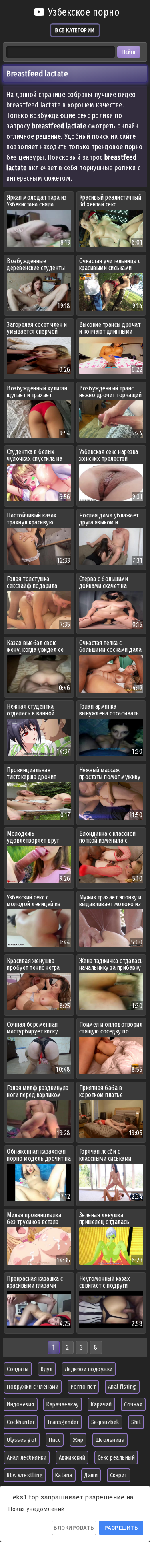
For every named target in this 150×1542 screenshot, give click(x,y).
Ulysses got (22, 1439)
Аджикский (72, 1457)
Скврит (118, 1475)
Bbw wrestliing (25, 1475)
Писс (54, 1439)
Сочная (133, 1404)
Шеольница (110, 1439)
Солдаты (18, 1369)
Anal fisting (122, 1386)
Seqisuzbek (105, 1422)
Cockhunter (21, 1422)
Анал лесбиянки (26, 1457)
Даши (91, 1475)
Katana (63, 1475)
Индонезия (20, 1404)
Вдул (46, 1369)
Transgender (63, 1422)
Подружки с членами (32, 1386)
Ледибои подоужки (89, 1369)
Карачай (101, 1404)
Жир (78, 1439)
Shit (136, 1422)
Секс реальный (116, 1457)
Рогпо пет (83, 1386)
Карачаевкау (62, 1404)
